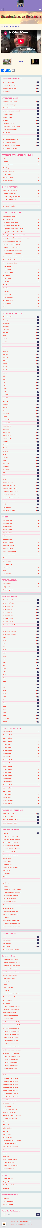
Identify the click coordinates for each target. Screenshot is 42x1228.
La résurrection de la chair (10, 1109)
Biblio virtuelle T (7, 788)
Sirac (20, 454)
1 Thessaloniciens (20, 482)
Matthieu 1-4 (21, 420)
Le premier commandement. (11, 1065)
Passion (5, 558)
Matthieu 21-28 (21, 438)
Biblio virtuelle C (7, 738)
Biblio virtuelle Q (7, 778)
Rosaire (5, 570)
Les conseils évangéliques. (10, 1015)
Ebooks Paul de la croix (20, 108)
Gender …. (5, 886)
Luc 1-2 (21, 382)
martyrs (21, 721)
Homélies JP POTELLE (9, 200)
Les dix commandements (10, 1068)
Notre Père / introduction (10, 1100)
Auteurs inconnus (8, 800)
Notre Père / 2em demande (10, 1093)
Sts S (21, 693)
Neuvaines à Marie (8, 548)
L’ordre (5, 984)
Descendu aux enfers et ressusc (12, 1140)
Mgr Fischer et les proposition (11, 949)
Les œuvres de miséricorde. (10, 969)
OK (38, 1214)
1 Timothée (20, 463)
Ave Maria (5, 1075)
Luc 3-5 (21, 385)
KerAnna (20, 120)
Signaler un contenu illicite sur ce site (21, 1224)
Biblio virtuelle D (7, 741)
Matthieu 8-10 (21, 426)
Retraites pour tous (8, 168)
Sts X (20, 709)
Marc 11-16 (21, 416)
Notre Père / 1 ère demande (10, 1097)
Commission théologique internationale (14, 260)
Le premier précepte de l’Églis (11, 1034)
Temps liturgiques (8, 590)
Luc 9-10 (21, 391)
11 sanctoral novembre (21, 631)
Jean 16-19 (21, 367)
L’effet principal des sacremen (11, 1009)
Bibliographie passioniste (20, 101)
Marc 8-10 (21, 413)
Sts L (21, 671)
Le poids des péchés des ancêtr (12, 892)
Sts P (21, 684)
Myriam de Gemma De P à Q (21, 495)
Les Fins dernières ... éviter (10, 959)
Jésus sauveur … (7, 870)
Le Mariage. (6, 981)
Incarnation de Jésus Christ (10, 1146)
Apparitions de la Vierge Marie (11, 867)
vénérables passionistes (21, 88)
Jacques (20, 351)
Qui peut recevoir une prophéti (11, 895)
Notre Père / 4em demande (10, 1087)
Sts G (21, 656)
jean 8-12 (21, 360)
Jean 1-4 (21, 354)
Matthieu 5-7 (21, 423)
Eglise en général (7, 1128)
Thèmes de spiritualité (20, 510)
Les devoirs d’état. (8, 1019)
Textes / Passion (21, 117)
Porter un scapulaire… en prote (11, 839)
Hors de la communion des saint (12, 1115)
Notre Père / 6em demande (10, 1081)
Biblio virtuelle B (7, 735)
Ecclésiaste (20, 326)
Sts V (21, 703)
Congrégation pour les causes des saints (14, 235)
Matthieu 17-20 (21, 435)
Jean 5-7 (21, 357)
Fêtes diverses (7, 583)
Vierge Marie (6, 586)
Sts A (21, 637)
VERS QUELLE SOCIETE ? (21, 823)
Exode (20, 335)
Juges (20, 379)
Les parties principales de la (10, 1165)
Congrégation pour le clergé (10, 222)
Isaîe (20, 348)
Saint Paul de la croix (20, 133)
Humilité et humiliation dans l (11, 911)
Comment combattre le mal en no (12, 905)
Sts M (21, 675)
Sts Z (20, 715)
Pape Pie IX (6, 291)
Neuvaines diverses (8, 545)
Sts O (20, 681)
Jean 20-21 (20, 370)
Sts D (21, 647)
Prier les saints (7, 567)
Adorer (5, 877)
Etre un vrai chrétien (8, 1168)
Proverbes (20, 445)
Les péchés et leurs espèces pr (11, 965)
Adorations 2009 (7, 520)
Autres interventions (8, 180)
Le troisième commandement (11, 1059)
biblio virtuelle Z (7, 797)
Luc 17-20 (21, 401)
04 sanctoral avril (21, 609)
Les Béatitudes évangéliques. (11, 972)
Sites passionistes (8, 1178)
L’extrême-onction (8, 987)
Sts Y (20, 712)
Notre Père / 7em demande (10, 1078)
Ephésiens (20, 329)
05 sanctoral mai (21, 612)
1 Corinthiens (20, 469)
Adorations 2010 (7, 523)
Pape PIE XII (6, 281)
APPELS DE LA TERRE (21, 813)
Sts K (20, 668)
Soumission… (6, 873)
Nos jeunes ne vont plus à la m (11, 914)
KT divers (20, 504)
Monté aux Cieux (7, 1137)
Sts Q (20, 687)
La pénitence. (6, 990)
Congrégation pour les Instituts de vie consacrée (16, 238)
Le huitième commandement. (11, 1044)
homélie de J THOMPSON (10, 190)
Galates (20, 338)
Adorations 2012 (7, 530)
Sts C (21, 643)
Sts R (21, 690)
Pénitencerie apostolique (10, 263)
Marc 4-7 (21, 410)
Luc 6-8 (21, 388)
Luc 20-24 (21, 404)
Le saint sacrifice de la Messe (11, 994)
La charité (5, 917)
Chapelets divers (7, 573)
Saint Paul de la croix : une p (10, 148)
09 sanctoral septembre (21, 625)
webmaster (6, 1198)
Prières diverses (7, 564)
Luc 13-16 (21, 398)
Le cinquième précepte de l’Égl (11, 1022)
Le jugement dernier (8, 908)
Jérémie (20, 373)
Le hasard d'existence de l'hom (11, 923)
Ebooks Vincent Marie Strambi (20, 111)
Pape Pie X (6, 288)
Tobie (20, 460)
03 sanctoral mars (21, 606)
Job (20, 376)
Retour (21, 61)
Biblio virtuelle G (7, 750)
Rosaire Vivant (7, 174)
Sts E (21, 650)
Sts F (21, 653)
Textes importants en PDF (10, 216)
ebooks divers (20, 136)
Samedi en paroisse (8, 171)
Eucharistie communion (9, 997)
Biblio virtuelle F (7, 747)
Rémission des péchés (9, 1112)
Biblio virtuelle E (7, 744)
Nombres (20, 441)
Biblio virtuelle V (7, 791)
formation (5, 161)
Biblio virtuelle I (7, 757)
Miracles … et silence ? (9, 898)
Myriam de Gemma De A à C (21, 485)
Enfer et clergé (7, 858)
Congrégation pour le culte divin (11, 225)
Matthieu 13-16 (21, 432)
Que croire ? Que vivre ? (9, 902)
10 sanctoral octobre (21, 628)
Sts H (21, 659)
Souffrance (6, 883)
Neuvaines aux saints (9, 555)
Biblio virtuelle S (7, 785)
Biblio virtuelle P (7, 775)
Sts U (20, 700)
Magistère (20, 937)
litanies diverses (7, 539)
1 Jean (20, 476)
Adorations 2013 (7, 533)
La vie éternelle (7, 1106)
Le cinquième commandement (11, 1053)
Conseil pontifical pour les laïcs (11, 247)
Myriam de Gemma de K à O (21, 491)
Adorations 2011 (7, 526)
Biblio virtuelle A (7, 731)
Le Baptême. (6, 1003)
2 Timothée (20, 466)
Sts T (21, 696)
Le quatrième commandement (11, 1056)
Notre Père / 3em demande (10, 1090)
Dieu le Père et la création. (10, 1159)
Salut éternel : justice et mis (10, 842)
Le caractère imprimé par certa (11, 1006)
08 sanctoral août (21, 622)
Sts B (21, 640)
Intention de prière (8, 1204)
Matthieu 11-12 (21, 429)
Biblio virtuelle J (7, 760)
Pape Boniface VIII (8, 300)
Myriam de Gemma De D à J (20, 488)
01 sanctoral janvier (21, 600)
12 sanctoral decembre (21, 634)
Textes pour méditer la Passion (20, 145)
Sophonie (20, 457)
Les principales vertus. (9, 978)
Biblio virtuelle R (7, 781)
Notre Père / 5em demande (10, 1084)
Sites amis (6, 1188)
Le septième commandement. (11, 1047)
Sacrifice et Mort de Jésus (10, 1143)
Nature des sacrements (9, 1012)
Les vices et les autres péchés (11, 962)
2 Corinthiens (20, 473)
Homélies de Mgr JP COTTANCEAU (12, 197)
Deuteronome (20, 323)
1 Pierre (20, 479)
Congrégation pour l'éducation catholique (14, 232)
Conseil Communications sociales (12, 250)
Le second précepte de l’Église (11, 1031)
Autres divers (20, 91)
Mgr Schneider (20, 943)
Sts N (21, 678)
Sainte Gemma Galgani (20, 142)
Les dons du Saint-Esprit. (10, 975)
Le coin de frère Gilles (9, 206)
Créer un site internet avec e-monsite (21, 1221)
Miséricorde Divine (8, 177)
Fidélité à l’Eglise (7, 864)
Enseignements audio (20, 501)
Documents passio (20, 123)
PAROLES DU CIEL (20, 817)
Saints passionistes (20, 82)
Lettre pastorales (7, 203)
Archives (21, 833)
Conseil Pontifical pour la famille (12, 241)
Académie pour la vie (8, 219)
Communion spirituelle (9, 852)
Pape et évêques (7, 1122)
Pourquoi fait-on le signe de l (11, 920)
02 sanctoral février (21, 603)
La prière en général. (8, 1103)
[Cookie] (4, 1224)
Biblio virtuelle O (7, 772)
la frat (4, 158)
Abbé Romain (20, 946)
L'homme (5, 1153)
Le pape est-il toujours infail (10, 836)
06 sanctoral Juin (21, 615)
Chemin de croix (7, 561)
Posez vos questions (8, 1201)
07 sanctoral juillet (21, 618)
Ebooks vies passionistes (20, 129)
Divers (5, 306)
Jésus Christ (6, 1150)
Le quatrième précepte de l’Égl (11, 1025)
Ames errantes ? (7, 861)
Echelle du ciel (21, 507)
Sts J (21, 665)
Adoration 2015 (7, 536)
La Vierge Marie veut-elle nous (11, 848)
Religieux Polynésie (8, 1182)
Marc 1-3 (21, 407)
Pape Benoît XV (7, 303)
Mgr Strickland (20, 940)
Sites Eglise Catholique (9, 1185)
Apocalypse (20, 320)
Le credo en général (8, 1162)
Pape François (7, 266)
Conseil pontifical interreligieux (11, 244)
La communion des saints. (10, 1118)
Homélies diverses (20, 114)
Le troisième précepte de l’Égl (11, 1028)
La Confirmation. (7, 1000)
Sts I (21, 662)
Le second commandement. (10, 1062)
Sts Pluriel (21, 718)
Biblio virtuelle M (7, 766)
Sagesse (20, 451)
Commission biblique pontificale (12, 253)
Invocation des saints (9, 1072)
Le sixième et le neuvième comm (12, 1050)
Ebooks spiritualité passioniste (20, 126)
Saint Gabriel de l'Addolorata (20, 139)
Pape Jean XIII (7, 278)
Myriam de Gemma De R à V (21, 498)
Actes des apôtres (21, 317)
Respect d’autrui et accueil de (11, 845)
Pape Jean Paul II (8, 272)
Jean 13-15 (21, 363)
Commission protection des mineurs (13, 257)
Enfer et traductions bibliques (11, 855)
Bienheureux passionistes (20, 85)
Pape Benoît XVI (7, 269)
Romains (20, 448)
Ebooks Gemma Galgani (20, 105)
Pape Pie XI (6, 285)
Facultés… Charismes (9, 880)
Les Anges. (6, 1156)
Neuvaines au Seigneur (9, 551)
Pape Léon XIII (7, 294)
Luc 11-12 (21, 395)
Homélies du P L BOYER (9, 193)
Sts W (20, 706)
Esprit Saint (6, 1131)
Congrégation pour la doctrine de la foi (13, 228)
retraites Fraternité (8, 165)
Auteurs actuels (7, 803)
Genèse (20, 342)
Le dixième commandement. (11, 1040)
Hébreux (20, 345)
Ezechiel (20, 332)
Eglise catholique (7, 1125)
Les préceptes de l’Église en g (11, 1037)
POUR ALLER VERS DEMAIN (20, 820)
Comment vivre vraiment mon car (12, 889)
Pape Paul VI (6, 275)
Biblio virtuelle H (7, 753)
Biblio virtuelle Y (7, 794)
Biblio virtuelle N (7, 769)
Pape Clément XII (8, 297)
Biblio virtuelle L (7, 763)
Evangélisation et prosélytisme (11, 927)
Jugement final (7, 1134)
